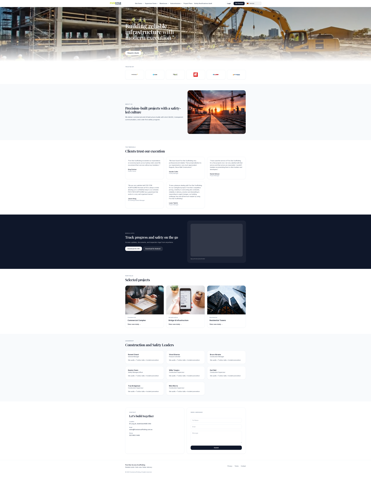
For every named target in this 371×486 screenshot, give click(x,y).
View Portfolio (149, 53)
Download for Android (152, 249)
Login (229, 3)
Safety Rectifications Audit (203, 3)
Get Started (239, 3)
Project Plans (188, 3)
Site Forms (139, 3)
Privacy (230, 466)
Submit (216, 447)
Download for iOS (134, 249)
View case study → (134, 324)
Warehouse (164, 3)
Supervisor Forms (151, 3)
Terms (237, 466)
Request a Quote (133, 53)
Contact (243, 466)
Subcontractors (176, 3)
